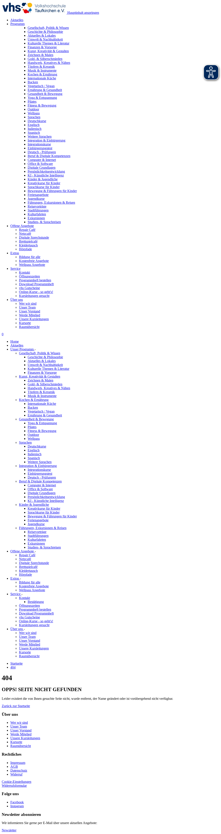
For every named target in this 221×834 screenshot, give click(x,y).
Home (14, 341)
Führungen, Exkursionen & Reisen (42, 528)
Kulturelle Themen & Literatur (48, 368)
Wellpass (34, 438)
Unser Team (27, 307)
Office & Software (40, 489)
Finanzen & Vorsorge (42, 372)
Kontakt (24, 272)
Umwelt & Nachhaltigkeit (45, 365)
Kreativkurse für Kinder (44, 508)
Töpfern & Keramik (41, 392)
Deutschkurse (37, 446)
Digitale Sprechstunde (34, 237)
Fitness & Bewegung (42, 431)
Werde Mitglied (29, 315)
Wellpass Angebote (32, 264)
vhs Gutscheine (29, 288)
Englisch (33, 450)
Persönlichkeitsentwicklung (46, 497)
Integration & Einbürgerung (38, 466)
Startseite (16, 663)
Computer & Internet (42, 485)
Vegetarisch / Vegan (41, 411)
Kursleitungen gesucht (34, 296)
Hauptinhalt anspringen (82, 12)
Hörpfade (25, 249)
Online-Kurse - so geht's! (36, 292)
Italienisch (34, 454)
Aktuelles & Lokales (42, 361)
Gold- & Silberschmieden (45, 384)
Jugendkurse (36, 524)
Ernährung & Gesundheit (45, 415)
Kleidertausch (28, 245)
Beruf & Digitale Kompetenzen (40, 481)
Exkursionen (36, 543)
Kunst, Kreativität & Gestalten (39, 376)
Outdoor (33, 435)
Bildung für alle (29, 257)
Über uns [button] (16, 299)
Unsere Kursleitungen (34, 319)
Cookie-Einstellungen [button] (16, 782)
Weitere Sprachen (40, 462)
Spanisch (34, 458)
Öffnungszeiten (29, 276)
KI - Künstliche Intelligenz (46, 501)
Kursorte (25, 323)
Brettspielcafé (28, 241)
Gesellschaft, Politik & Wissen (39, 353)
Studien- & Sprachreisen (44, 547)
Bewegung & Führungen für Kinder (52, 516)
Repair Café (27, 230)
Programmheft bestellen (35, 280)
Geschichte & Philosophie (45, 357)
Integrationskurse (39, 469)
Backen (33, 407)
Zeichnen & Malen (40, 380)
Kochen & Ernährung (34, 400)
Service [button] (15, 268)
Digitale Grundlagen (41, 493)
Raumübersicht (29, 327)
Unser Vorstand (29, 311)
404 (13, 667)
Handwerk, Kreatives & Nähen (49, 388)
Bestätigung (36, 602)
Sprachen (25, 442)
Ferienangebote (38, 520)
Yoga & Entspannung (42, 423)
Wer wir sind (27, 303)
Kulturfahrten (37, 539)
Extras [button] (14, 253)
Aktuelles (16, 20)
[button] (16, 706)
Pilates (32, 427)
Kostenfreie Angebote (34, 261)
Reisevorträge (37, 532)
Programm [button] (17, 24)
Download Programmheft (36, 284)
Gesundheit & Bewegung (36, 419)
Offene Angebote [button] (22, 226)
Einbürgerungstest (40, 473)
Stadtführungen (38, 536)
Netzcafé (25, 233)
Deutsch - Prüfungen (42, 477)
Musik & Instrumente (42, 396)
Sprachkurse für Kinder (44, 512)
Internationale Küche (42, 403)
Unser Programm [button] (22, 349)
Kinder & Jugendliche (34, 504)
